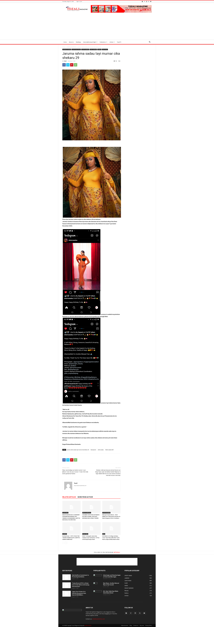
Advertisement (124, 625)
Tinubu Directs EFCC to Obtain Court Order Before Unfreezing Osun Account (80, 585)
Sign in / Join (79, 1)
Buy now (142, 625)
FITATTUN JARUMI (85, 49)
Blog (131, 625)
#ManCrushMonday (87, 512)
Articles (111, 42)
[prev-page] (63, 543)
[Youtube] (151, 1)
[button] (150, 42)
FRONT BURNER (93, 49)
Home (65, 42)
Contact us (135, 625)
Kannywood (93, 449)
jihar (104, 534)
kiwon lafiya (85, 534)
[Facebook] (144, 1)
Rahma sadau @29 (109, 449)
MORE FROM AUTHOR (85, 497)
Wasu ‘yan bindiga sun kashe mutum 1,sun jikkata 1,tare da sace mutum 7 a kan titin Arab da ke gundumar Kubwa (75, 471)
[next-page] (66, 543)
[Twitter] (149, 1)
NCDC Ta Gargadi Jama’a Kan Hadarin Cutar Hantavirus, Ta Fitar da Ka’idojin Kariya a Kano (90, 537)
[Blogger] (142, 1)
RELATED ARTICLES (69, 497)
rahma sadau (101, 449)
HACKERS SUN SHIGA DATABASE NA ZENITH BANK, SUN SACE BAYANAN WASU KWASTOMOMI (90, 516)
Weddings (78, 42)
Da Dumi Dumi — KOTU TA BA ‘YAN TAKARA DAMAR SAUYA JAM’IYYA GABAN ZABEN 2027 (71, 537)
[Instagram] (146, 1)
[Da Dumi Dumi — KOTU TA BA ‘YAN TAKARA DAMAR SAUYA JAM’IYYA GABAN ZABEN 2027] (71, 528)
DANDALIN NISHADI (71, 47)
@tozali (117, 552)
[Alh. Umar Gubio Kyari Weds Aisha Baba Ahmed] (97, 593)
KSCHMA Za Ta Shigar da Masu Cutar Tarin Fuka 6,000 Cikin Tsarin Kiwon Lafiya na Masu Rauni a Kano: (111, 537)
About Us (71, 42)
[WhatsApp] (75, 64)
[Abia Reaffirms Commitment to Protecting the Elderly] (66, 577)
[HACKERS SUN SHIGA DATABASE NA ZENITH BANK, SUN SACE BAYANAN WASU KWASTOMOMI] (91, 507)
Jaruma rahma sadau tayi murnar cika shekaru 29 (78, 449)
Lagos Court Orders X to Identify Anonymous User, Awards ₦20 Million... (79, 593)
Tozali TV (119, 42)
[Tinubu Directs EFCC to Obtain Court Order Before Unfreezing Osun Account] (66, 585)
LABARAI (99, 49)
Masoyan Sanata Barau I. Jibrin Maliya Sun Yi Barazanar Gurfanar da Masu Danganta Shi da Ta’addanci (111, 516)
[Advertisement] (107, 27)
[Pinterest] (71, 64)
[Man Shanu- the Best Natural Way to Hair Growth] (95, 585)
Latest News (104, 49)
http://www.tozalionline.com (80, 485)
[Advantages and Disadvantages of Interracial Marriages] (97, 577)
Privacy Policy (148, 625)
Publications (103, 42)
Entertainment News (76, 49)
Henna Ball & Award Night (89, 42)
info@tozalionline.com (98, 619)
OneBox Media (88, 625)
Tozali (65, 61)
